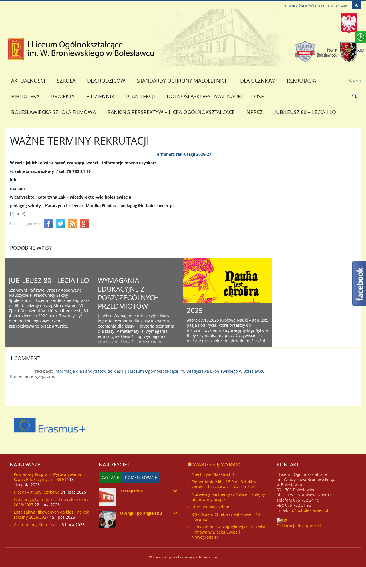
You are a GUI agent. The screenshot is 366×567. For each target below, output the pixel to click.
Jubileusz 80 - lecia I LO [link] (49, 280)
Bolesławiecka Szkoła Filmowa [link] (53, 112)
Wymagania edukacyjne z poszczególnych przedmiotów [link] (128, 293)
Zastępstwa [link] (131, 491)
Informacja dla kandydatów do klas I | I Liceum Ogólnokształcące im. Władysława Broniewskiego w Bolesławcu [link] (159, 371)
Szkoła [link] (66, 80)
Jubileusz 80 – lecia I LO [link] (305, 112)
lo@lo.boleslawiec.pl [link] (308, 510)
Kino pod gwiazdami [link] (211, 507)
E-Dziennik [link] (100, 96)
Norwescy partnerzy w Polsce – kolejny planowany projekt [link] (228, 497)
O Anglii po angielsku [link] (141, 513)
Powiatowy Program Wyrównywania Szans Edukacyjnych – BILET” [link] (47, 477)
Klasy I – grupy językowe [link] (37, 492)
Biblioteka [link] (25, 96)
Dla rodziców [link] (106, 80)
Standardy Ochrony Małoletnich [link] (182, 80)
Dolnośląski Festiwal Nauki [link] (204, 96)
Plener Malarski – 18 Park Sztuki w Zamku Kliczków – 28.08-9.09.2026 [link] (224, 484)
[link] (356, 5)
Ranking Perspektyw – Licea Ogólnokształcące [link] (171, 112)
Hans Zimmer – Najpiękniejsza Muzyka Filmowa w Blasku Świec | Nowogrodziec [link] (228, 532)
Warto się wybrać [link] (217, 464)
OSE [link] (259, 96)
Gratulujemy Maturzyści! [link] (37, 524)
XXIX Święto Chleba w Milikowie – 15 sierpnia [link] (226, 517)
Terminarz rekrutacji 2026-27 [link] (183, 154)
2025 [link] (195, 310)
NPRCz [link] (254, 112)
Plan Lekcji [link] (140, 96)
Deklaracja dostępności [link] (299, 525)
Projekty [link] (63, 96)
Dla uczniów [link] (257, 80)
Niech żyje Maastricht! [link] (213, 474)
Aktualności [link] (28, 80)
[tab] (110, 477)
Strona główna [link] (295, 5)
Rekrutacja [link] (301, 80)
